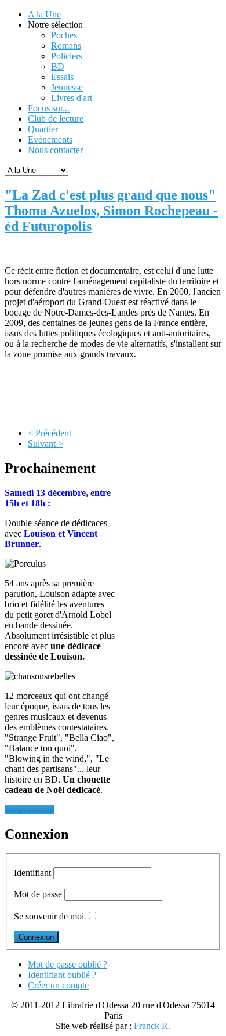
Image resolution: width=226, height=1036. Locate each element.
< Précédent (49, 433)
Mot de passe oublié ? (67, 964)
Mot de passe (38, 894)
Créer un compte (58, 985)
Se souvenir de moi (49, 916)
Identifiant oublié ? (62, 975)
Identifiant (32, 873)
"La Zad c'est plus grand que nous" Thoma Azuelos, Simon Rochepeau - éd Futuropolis (111, 210)
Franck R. (152, 1026)
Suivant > (45, 443)
